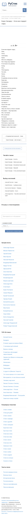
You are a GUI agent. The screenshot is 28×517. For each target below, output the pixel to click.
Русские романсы (8, 481)
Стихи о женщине (8, 424)
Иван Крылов (7, 256)
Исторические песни (9, 478)
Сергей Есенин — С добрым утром (13, 185)
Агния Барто (6, 287)
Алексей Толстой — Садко (11, 182)
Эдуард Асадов (7, 299)
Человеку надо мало (9, 380)
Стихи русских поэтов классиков (12, 148)
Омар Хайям (6, 314)
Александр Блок (7, 284)
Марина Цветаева (8, 281)
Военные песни (7, 475)
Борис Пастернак (8, 290)
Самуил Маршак (8, 293)
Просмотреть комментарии (14, 231)
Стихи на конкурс (8, 458)
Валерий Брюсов (8, 311)
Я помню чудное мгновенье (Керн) (13, 343)
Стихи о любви (7, 409)
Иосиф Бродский (8, 277)
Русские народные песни (10, 472)
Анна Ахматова (7, 271)
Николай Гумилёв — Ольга (11, 191)
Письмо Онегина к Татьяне (10, 386)
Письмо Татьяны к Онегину (11, 383)
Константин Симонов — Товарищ (13, 188)
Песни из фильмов (8, 487)
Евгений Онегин (7, 337)
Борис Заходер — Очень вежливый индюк (15, 170)
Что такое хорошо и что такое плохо (13, 374)
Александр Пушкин (8, 247)
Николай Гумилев (8, 320)
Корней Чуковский (8, 296)
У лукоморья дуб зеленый (10, 346)
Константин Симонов (9, 305)
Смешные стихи (7, 446)
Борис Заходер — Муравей (11, 168)
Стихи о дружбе (7, 421)
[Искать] (25, 10)
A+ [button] (16, 45)
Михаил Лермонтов (8, 250)
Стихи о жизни (7, 415)
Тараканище (6, 368)
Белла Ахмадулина (8, 317)
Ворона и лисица (8, 349)
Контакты (3, 511)
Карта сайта (4, 513)
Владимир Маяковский (9, 262)
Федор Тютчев (7, 265)
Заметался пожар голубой (10, 398)
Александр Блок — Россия (10, 389)
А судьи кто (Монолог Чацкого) (12, 371)
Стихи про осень (7, 434)
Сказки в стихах (7, 461)
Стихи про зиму (7, 437)
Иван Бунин (6, 308)
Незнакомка (6, 362)
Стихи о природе (8, 418)
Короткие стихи (7, 428)
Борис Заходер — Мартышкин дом (13, 162)
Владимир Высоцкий (9, 274)
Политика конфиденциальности (15, 511)
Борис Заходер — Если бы (11, 159)
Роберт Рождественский (10, 326)
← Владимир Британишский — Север (14, 136)
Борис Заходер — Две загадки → (14, 140)
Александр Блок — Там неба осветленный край (15, 194)
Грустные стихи (7, 431)
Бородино (6, 340)
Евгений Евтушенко (8, 302)
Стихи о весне (7, 440)
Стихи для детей (7, 412)
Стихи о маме (7, 449)
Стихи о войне (7, 452)
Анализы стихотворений (7, 500)
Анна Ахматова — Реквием (10, 392)
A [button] (11, 46)
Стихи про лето (7, 443)
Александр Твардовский (10, 323)
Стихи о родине (7, 455)
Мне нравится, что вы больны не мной (14, 377)
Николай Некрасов (8, 259)
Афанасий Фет (7, 268)
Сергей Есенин (7, 253)
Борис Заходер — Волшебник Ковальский (15, 165)
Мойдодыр (6, 365)
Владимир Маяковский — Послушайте (14, 395)
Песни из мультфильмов (10, 484)
